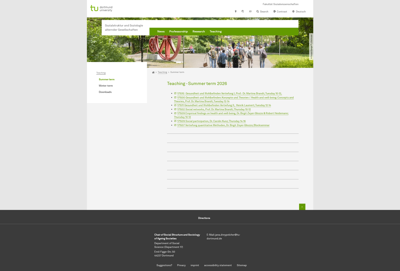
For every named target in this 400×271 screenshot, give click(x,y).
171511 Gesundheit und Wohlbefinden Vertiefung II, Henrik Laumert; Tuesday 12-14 (224, 105)
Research (199, 31)
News (161, 31)
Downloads (105, 91)
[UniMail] (250, 11)
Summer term (107, 79)
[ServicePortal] (242, 11)
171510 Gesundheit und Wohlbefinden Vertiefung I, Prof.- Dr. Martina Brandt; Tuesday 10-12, (229, 93)
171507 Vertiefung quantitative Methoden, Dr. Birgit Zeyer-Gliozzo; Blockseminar (223, 125)
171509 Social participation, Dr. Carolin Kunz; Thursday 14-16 (211, 121)
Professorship (178, 31)
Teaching (216, 31)
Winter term (106, 85)
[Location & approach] (235, 11)
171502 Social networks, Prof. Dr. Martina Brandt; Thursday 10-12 (214, 109)
